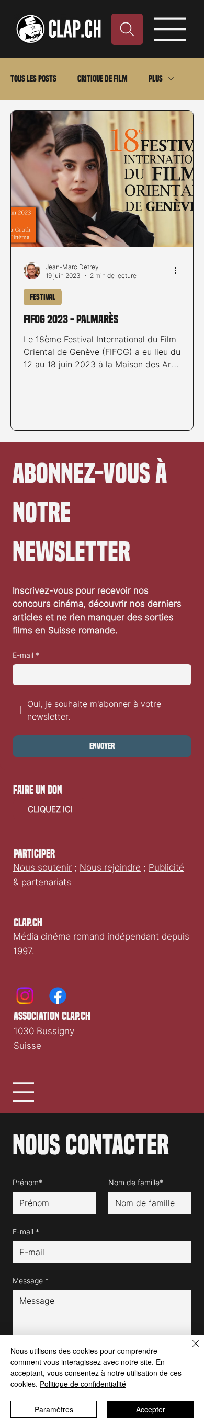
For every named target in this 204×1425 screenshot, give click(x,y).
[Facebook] (58, 995)
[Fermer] (189, 1349)
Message (31, 1280)
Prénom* (27, 1182)
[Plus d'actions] (179, 270)
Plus (156, 79)
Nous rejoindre (110, 867)
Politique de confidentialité (83, 1383)
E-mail (26, 655)
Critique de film (102, 79)
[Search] (127, 29)
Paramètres (54, 1409)
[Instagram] (25, 995)
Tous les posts (33, 79)
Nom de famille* (135, 1182)
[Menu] (170, 29)
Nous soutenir (42, 867)
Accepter (150, 1409)
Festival (42, 297)
